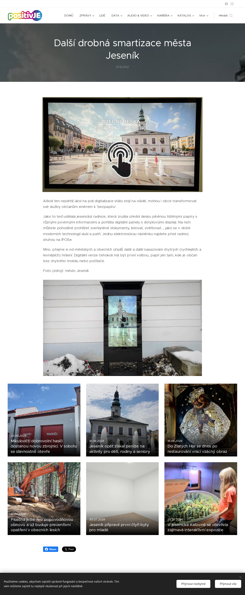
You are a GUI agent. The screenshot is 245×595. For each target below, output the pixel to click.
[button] (225, 15)
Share (52, 549)
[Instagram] (232, 4)
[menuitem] (69, 15)
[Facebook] (226, 4)
